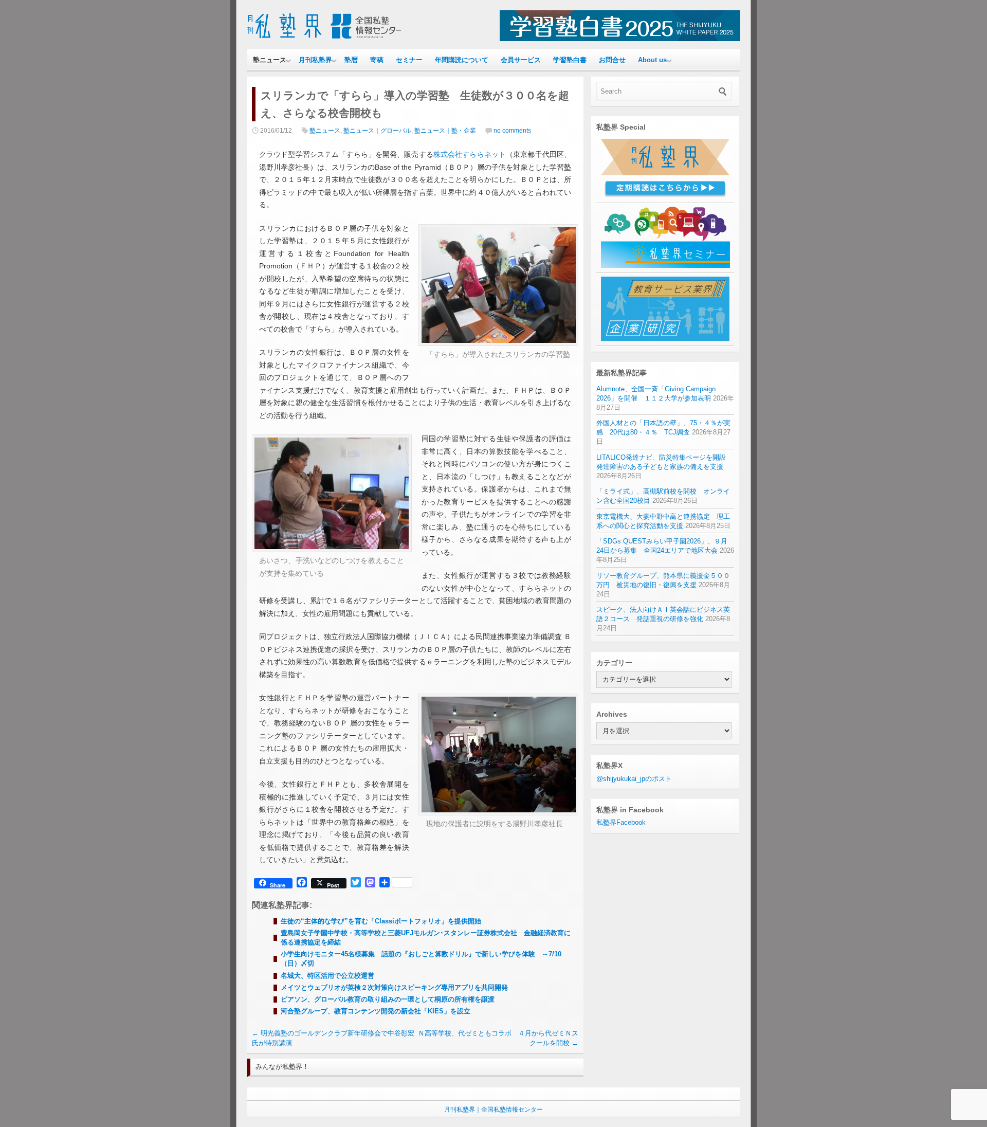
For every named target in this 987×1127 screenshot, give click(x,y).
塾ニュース (269, 60)
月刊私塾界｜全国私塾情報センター (493, 1109)
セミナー (409, 60)
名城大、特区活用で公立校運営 (327, 975)
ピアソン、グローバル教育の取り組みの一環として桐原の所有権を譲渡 (388, 999)
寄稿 (376, 60)
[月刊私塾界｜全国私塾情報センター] (324, 39)
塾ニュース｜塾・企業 (445, 130)
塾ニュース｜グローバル (377, 130)
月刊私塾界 (315, 60)
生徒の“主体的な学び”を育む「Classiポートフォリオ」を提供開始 (381, 921)
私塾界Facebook (621, 822)
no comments (512, 130)
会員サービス (521, 60)
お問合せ (612, 60)
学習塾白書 (570, 60)
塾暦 (351, 60)
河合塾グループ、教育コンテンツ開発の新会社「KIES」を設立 (375, 1011)
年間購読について (461, 60)
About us (652, 60)
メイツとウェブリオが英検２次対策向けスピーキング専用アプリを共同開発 (394, 987)
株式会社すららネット (469, 154)
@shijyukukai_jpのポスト (634, 779)
